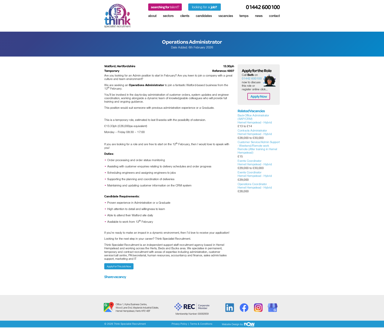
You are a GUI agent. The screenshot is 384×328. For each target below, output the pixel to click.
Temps (243, 16)
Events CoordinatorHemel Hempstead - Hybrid (255, 162)
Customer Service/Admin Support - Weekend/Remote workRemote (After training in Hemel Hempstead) (259, 147)
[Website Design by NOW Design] (249, 324)
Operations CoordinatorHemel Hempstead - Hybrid (255, 185)
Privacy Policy (179, 323)
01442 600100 (252, 78)
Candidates (204, 16)
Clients (184, 16)
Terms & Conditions (201, 323)
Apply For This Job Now (119, 266)
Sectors (168, 16)
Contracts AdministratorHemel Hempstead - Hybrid (255, 132)
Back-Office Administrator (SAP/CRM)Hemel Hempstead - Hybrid (255, 119)
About (152, 16)
